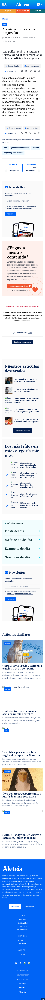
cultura (7, 771)
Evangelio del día (17, 548)
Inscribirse (11, 214)
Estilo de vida (22, 926)
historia (36, 147)
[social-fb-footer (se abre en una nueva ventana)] (20, 963)
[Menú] (7, 4)
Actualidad (22, 920)
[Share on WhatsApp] (39, 71)
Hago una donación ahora (18, 286)
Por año (22, 954)
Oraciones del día (17, 557)
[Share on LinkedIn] (26, 71)
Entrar (30, 333)
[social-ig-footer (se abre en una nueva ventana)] (29, 963)
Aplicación (22, 944)
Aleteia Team (28, 37)
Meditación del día (18, 540)
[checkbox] (5, 206)
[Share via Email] (35, 71)
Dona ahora (21, 11)
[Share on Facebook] (22, 71)
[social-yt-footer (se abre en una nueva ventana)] (16, 963)
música (7, 643)
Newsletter (22, 940)
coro (6, 730)
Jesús (7, 813)
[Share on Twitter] (31, 71)
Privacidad (22, 992)
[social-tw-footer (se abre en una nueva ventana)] (25, 963)
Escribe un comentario (22, 342)
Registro (8, 11)
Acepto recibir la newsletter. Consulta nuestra (21, 207)
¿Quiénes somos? (22, 979)
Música (5, 19)
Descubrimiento (22, 930)
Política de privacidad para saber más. (20, 208)
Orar (36, 11)
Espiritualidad (22, 923)
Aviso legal (22, 983)
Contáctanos (22, 988)
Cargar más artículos (22, 430)
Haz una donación (22, 975)
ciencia (7, 689)
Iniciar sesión (29, 906)
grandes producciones (20, 147)
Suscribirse (15, 906)
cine (5, 147)
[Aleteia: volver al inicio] (23, 4)
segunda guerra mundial (13, 152)
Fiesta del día (14, 531)
